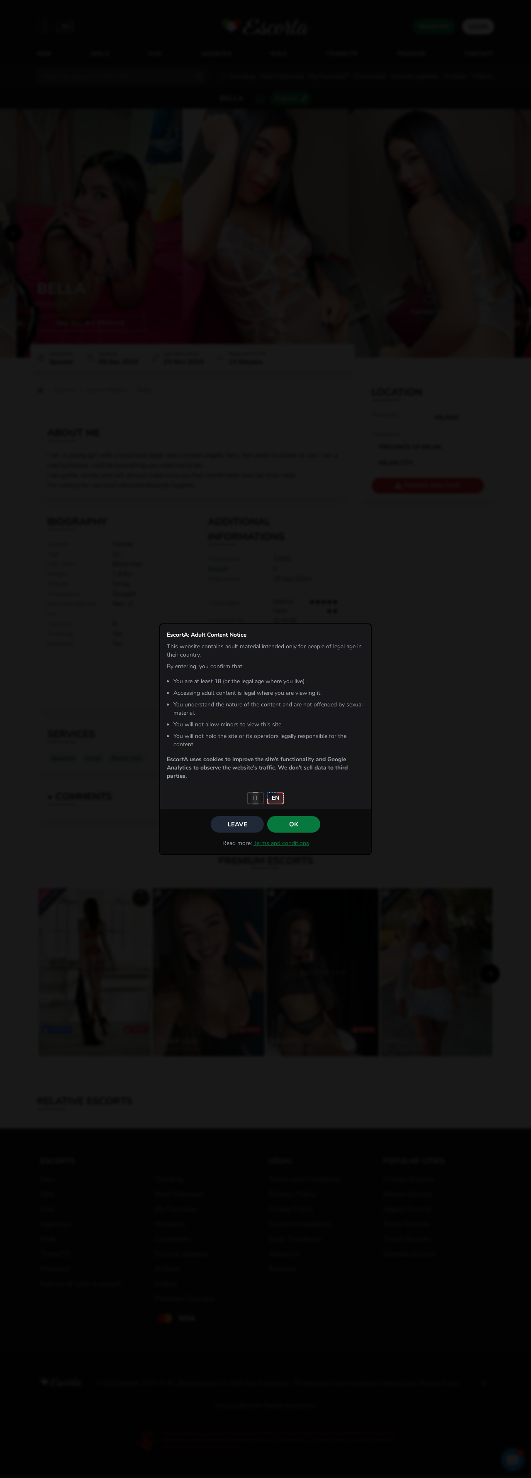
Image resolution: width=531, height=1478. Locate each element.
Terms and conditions (281, 843)
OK (293, 824)
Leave (237, 824)
